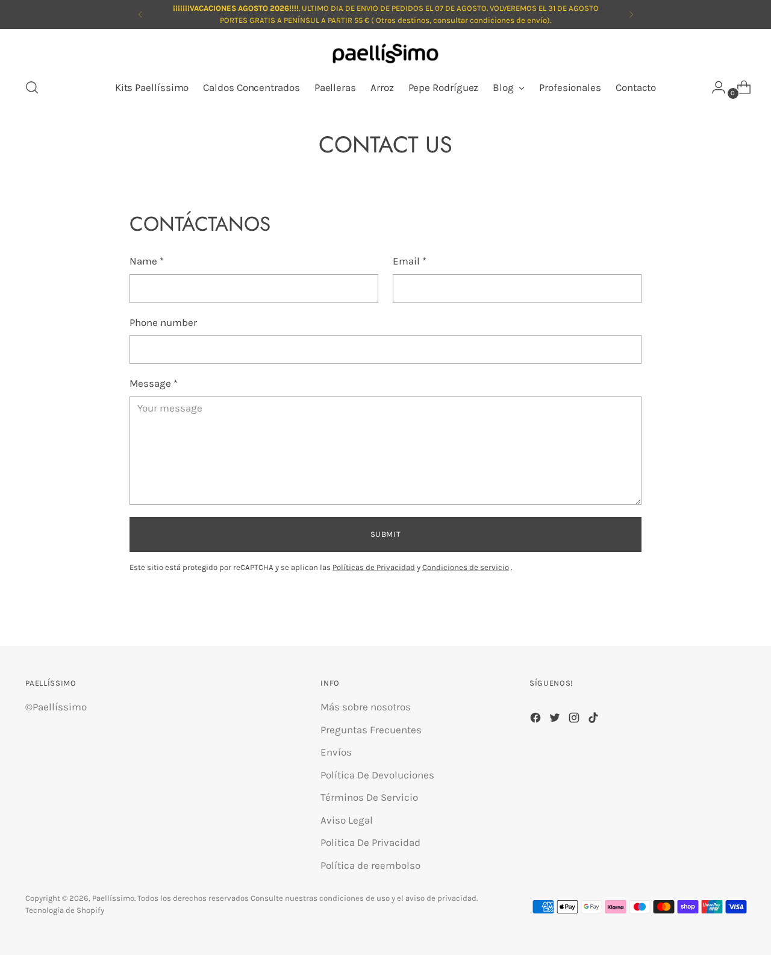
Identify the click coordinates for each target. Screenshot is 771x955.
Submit (385, 534)
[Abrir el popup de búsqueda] (32, 87)
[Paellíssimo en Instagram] (575, 720)
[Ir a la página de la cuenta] (714, 87)
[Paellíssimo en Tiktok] (594, 720)
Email (409, 261)
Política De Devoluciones (377, 775)
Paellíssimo (113, 898)
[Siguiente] (631, 14)
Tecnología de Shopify (64, 910)
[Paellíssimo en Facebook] (536, 720)
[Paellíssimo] (385, 54)
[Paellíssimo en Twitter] (556, 720)
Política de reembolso (370, 865)
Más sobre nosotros (365, 707)
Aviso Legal (346, 820)
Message (154, 383)
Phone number (163, 322)
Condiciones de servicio (465, 567)
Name (147, 261)
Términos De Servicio (369, 797)
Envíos (336, 752)
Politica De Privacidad (370, 842)
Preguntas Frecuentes (371, 730)
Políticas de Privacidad (373, 567)
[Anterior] (140, 14)
